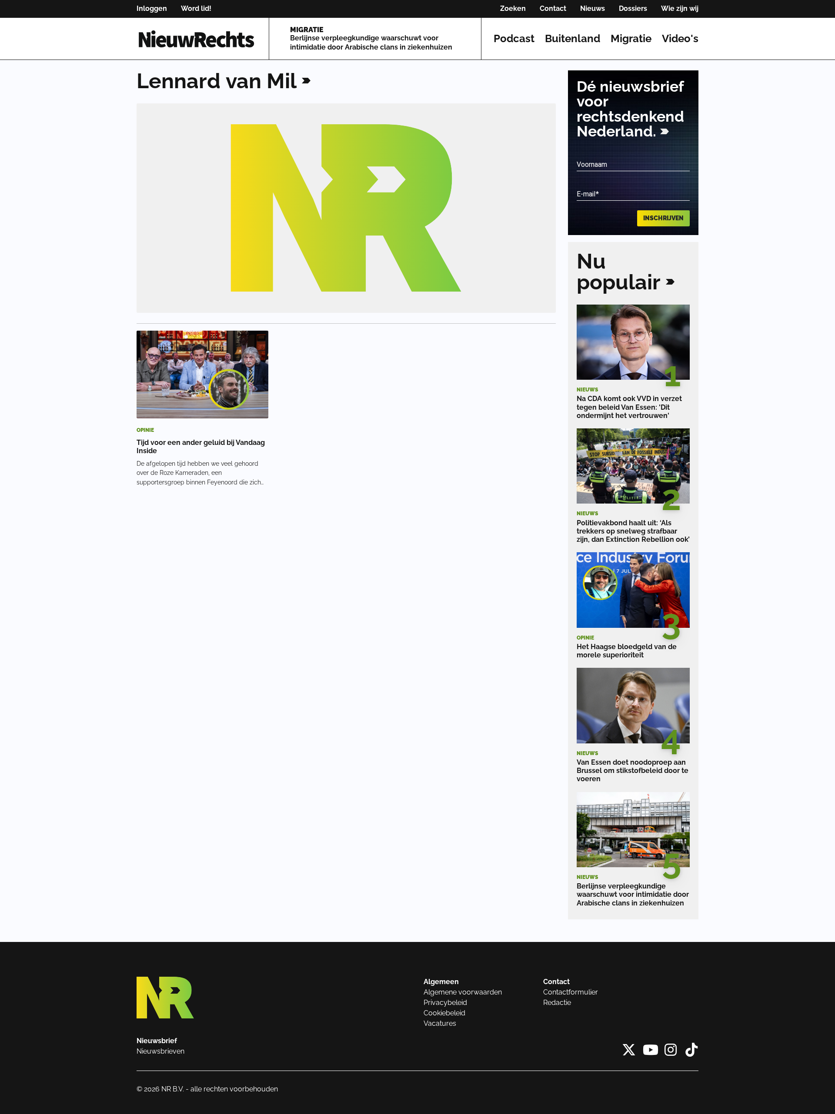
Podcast (514, 38)
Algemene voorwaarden (463, 992)
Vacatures (440, 1023)
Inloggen (152, 8)
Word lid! (196, 8)
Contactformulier (570, 992)
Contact (553, 8)
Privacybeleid (445, 1002)
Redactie (557, 1002)
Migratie (631, 38)
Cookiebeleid (444, 1013)
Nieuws (592, 8)
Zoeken (513, 8)
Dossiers (633, 8)
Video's (680, 38)
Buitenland (572, 38)
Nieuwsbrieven (160, 1051)
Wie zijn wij (679, 8)
